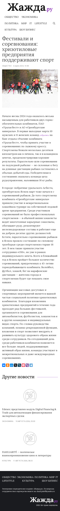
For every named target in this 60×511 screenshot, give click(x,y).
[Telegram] (31, 365)
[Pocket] (23, 365)
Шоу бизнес (27, 29)
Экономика (29, 16)
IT (30, 23)
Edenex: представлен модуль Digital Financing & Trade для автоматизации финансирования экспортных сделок (29, 413)
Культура (11, 29)
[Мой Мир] (11, 365)
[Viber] (27, 365)
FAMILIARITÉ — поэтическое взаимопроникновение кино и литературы (26, 454)
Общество (12, 16)
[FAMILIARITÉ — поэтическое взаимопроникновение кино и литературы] (30, 449)
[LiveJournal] (19, 365)
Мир (24, 23)
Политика (11, 23)
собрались (44, 135)
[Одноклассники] (7, 365)
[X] (15, 365)
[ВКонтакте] (3, 365)
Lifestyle (41, 23)
